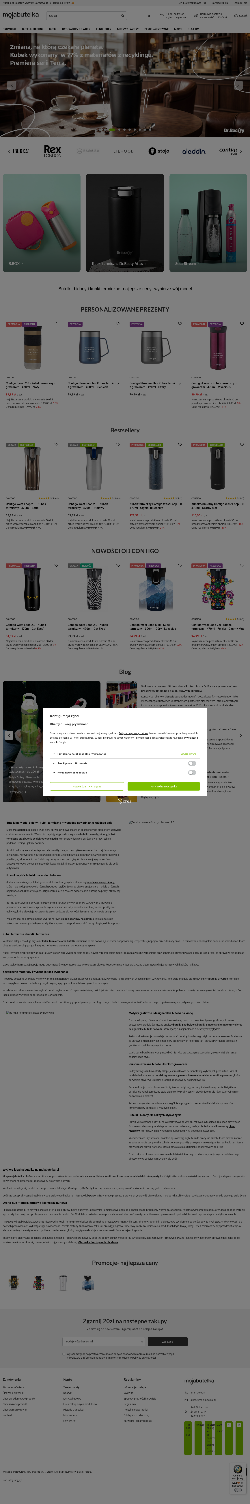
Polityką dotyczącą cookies (133, 733)
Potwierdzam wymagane (87, 786)
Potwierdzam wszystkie (163, 786)
